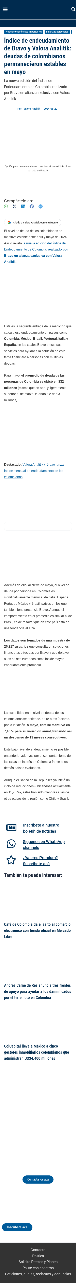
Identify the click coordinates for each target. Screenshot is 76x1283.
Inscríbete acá (17, 1227)
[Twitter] (19, 1117)
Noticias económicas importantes (24, 31)
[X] (14, 206)
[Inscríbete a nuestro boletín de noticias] (11, 827)
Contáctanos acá (38, 1179)
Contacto (38, 1250)
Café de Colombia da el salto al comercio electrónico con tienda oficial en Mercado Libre (37, 930)
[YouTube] (49, 1117)
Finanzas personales (57, 31)
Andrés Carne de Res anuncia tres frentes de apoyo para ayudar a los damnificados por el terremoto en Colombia (37, 991)
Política (38, 1256)
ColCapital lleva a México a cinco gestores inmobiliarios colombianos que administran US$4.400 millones (36, 1052)
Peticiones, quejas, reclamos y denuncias (38, 1274)
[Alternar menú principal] (5, 9)
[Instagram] (34, 1117)
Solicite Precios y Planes (38, 1262)
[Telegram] (41, 206)
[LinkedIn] (23, 206)
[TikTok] (41, 1117)
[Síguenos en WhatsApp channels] (11, 844)
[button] (73, 10)
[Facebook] (32, 206)
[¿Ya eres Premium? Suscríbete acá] (11, 860)
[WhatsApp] (6, 206)
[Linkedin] (26, 1117)
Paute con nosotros (38, 1268)
